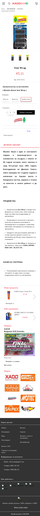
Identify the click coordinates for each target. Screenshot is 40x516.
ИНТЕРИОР (20, 8)
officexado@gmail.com (16, 462)
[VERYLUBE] (12, 388)
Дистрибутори (25, 442)
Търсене (22, 432)
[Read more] (19, 345)
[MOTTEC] (28, 399)
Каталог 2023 (6, 446)
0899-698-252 (14, 469)
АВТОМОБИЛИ (11, 8)
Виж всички (7, 365)
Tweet (29, 131)
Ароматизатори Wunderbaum (8, 11)
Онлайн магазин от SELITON (20, 514)
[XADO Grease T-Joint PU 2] (8, 295)
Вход (3, 436)
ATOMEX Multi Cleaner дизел (23, 313)
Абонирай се (10, 303)
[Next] (33, 296)
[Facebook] (3, 473)
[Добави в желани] (34, 107)
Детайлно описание (12, 145)
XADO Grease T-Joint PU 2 (23, 291)
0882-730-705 (14, 465)
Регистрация (6, 440)
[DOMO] (12, 399)
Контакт (22, 428)
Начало (3, 8)
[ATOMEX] (28, 378)
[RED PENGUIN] (28, 388)
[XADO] (12, 378)
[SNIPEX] (12, 409)
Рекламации (6, 432)
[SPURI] (28, 409)
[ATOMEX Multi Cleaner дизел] (8, 316)
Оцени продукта (8, 135)
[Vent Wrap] (20, 51)
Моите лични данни (21, 507)
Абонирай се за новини (12, 361)
